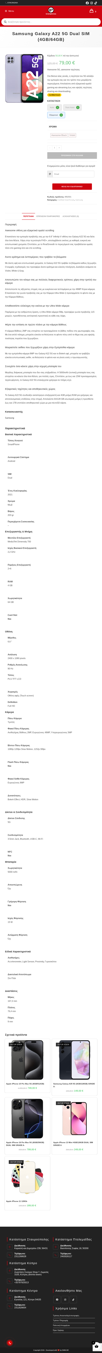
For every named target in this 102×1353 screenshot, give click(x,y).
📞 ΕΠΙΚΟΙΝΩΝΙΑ (11, 3)
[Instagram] (65, 1299)
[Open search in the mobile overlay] (51, 22)
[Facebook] (57, 1299)
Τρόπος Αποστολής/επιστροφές (66, 1316)
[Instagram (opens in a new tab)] (92, 3)
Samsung (79, 200)
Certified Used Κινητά (66, 200)
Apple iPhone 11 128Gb (16, 1201)
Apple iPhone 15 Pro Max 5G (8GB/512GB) (25, 1084)
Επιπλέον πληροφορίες (48, 216)
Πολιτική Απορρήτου (61, 1325)
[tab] (28, 216)
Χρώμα (53, 127)
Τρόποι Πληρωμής (60, 1320)
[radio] (59, 135)
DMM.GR (65, 1350)
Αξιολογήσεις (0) (71, 216)
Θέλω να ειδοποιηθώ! (72, 187)
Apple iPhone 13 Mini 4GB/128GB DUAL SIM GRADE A (73, 1143)
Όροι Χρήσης (58, 1330)
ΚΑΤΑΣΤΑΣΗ (53, 101)
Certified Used (54, 95)
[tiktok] (73, 1299)
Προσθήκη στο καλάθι (72, 155)
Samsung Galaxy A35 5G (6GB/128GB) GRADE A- (74, 1085)
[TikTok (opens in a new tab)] (95, 3)
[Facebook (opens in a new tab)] (87, 3)
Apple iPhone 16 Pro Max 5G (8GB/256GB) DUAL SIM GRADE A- (25, 1143)
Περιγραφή (28, 216)
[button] (40, 57)
